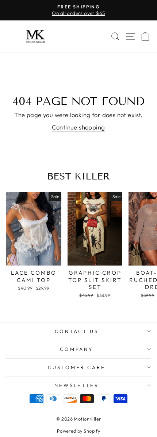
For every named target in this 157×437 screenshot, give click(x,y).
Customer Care (77, 367)
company (77, 349)
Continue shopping (78, 127)
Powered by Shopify (78, 431)
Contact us (77, 331)
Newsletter (76, 385)
